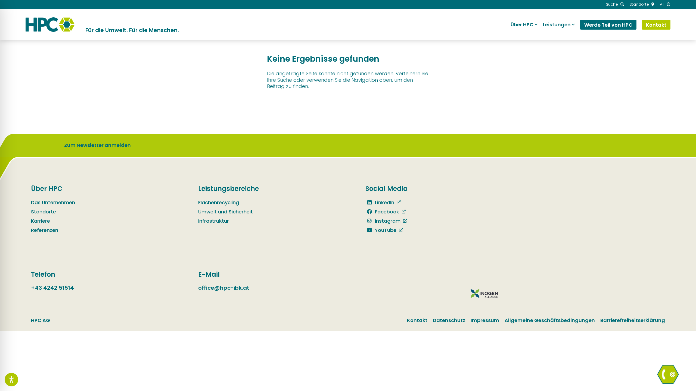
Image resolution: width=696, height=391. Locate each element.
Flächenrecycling (218, 202)
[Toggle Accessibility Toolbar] (11, 379)
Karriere (40, 220)
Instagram (387, 220)
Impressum (485, 320)
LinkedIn (384, 202)
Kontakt (417, 320)
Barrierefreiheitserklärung (632, 320)
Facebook (386, 211)
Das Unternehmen (53, 202)
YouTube (385, 230)
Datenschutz (449, 320)
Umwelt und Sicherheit (225, 211)
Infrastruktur (213, 220)
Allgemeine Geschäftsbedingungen (550, 320)
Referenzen (44, 230)
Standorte (43, 211)
